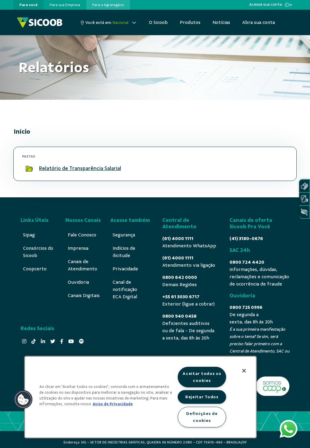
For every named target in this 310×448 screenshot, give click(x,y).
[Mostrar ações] (280, 168)
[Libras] (304, 186)
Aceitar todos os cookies (202, 377)
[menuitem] (28, 5)
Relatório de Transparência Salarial (80, 168)
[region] (140, 397)
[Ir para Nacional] (39, 22)
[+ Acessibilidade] (304, 212)
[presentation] (28, 5)
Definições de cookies (201, 417)
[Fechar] (244, 370)
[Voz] (304, 199)
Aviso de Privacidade (113, 404)
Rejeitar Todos (202, 396)
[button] (23, 399)
